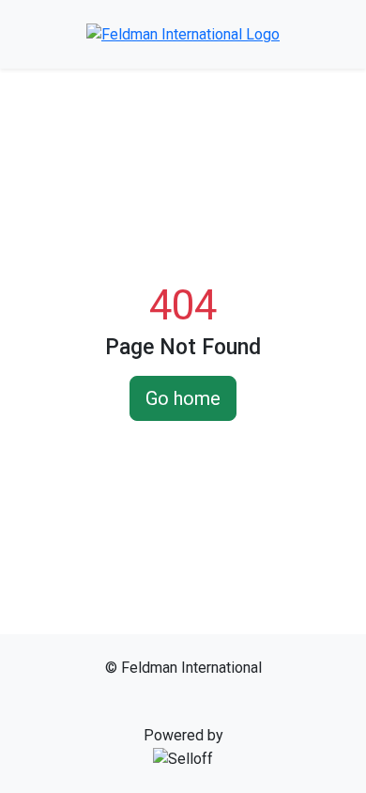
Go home (183, 398)
